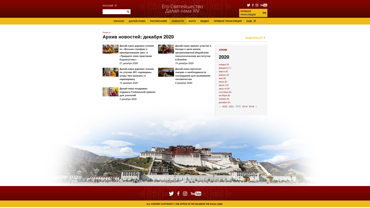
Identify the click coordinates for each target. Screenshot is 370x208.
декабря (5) (224, 102)
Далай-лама (137, 21)
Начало (119, 21)
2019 (244, 106)
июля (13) (224, 85)
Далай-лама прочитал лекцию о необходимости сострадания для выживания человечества (192, 74)
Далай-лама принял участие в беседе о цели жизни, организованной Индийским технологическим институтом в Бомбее (193, 52)
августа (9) (224, 88)
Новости (178, 21)
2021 (231, 106)
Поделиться (253, 37)
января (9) (224, 64)
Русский (108, 5)
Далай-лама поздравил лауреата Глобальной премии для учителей (137, 92)
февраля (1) (225, 67)
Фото (192, 21)
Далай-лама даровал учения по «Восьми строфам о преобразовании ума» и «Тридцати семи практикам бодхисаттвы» (137, 52)
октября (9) (224, 95)
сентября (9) (225, 91)
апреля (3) (224, 74)
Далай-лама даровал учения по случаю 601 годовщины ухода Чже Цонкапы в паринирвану (137, 74)
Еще (249, 21)
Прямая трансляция (228, 21)
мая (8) (222, 78)
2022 (224, 106)
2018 (251, 106)
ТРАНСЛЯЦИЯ (248, 12)
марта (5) (223, 71)
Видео (204, 21)
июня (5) (223, 81)
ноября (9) (224, 98)
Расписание (158, 21)
